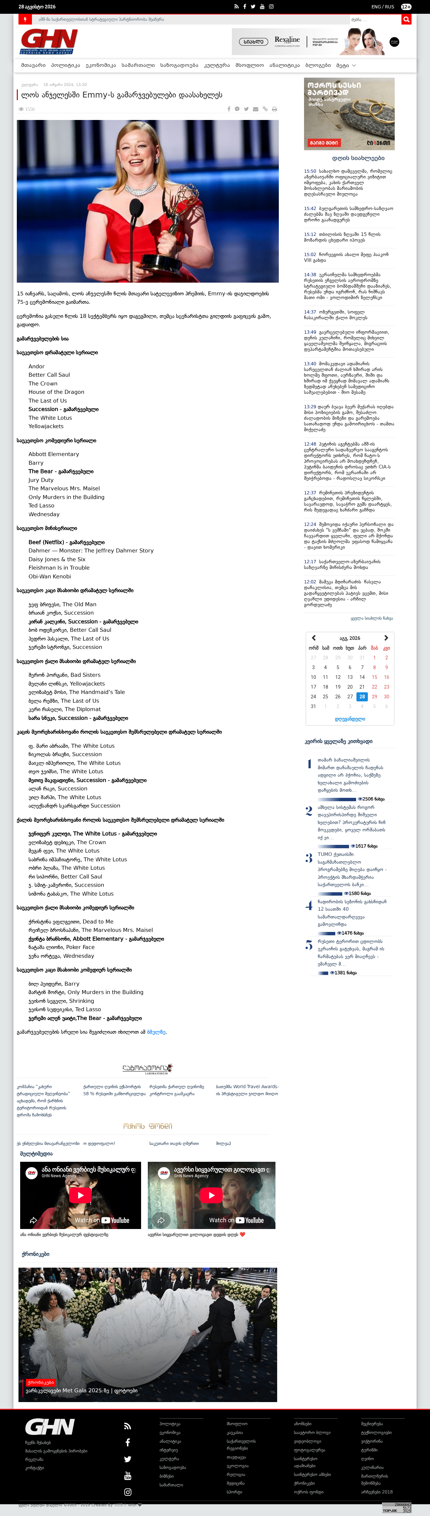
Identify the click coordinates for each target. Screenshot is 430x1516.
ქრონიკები (35, 1254)
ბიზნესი (167, 1476)
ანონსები (302, 1423)
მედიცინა (236, 1483)
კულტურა (217, 65)
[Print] (274, 109)
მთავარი (33, 65)
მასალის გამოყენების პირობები (56, 1450)
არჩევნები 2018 (377, 1491)
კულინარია (372, 1467)
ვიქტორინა (372, 1441)
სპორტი (234, 1491)
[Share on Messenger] (237, 109)
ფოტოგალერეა (309, 1449)
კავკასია (235, 1432)
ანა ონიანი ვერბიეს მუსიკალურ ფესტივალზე (64, 1234)
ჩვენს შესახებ (38, 1442)
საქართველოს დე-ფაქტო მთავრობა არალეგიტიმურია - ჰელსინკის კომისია (114, 19)
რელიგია (236, 1474)
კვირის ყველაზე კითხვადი (339, 741)
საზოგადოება (179, 65)
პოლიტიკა (65, 65)
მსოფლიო (249, 65)
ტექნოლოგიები (376, 1432)
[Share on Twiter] (246, 109)
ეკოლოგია (238, 1465)
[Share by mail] (255, 109)
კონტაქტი (34, 1467)
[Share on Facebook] (229, 109)
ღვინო (367, 1458)
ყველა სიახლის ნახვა (372, 618)
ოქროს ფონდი (309, 1491)
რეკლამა (34, 1459)
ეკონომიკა (101, 65)
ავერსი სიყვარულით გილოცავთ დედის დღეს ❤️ (196, 1234)
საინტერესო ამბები (312, 1474)
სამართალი (138, 65)
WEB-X (120, 1505)
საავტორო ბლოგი (312, 1432)
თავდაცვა (236, 1457)
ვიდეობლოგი (307, 1441)
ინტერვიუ (169, 1449)
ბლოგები (318, 65)
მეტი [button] (343, 66)
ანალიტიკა (284, 65)
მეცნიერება (372, 1423)
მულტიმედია (36, 1153)
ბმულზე (156, 1032)
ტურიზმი (369, 1449)
